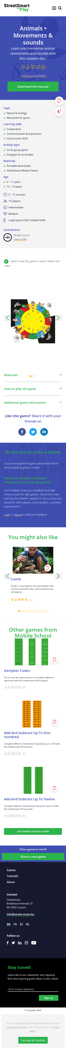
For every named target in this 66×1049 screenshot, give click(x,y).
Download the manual (33, 86)
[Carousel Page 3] (35, 376)
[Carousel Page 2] (33, 376)
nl (28, 924)
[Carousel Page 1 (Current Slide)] (30, 376)
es (21, 924)
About (11, 882)
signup (18, 514)
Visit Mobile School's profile (33, 831)
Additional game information (25, 402)
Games (11, 870)
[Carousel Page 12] (47, 611)
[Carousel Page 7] (34, 611)
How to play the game (20, 389)
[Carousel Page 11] (44, 611)
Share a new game (33, 857)
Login (7, 514)
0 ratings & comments (33, 75)
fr (15, 924)
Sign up (48, 998)
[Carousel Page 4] (26, 611)
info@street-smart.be (20, 914)
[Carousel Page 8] (37, 611)
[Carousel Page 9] (39, 611)
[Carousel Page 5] (29, 611)
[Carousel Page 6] (31, 611)
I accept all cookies (33, 1040)
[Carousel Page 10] (42, 611)
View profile (20, 239)
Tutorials (12, 876)
